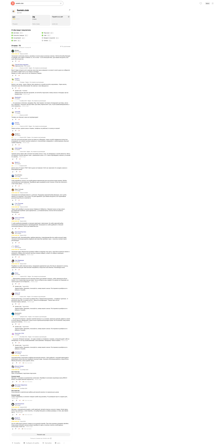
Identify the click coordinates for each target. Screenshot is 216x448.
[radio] (12, 61)
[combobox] (37, 3)
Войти (207, 3)
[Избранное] (201, 3)
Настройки (48, 443)
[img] (15, 54)
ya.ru (58, 443)
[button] (65, 46)
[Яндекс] (13, 3)
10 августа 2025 (24, 126)
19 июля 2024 (23, 221)
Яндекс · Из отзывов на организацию (38, 68)
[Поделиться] (69, 9)
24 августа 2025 (24, 68)
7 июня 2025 (23, 151)
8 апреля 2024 (23, 407)
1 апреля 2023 (23, 276)
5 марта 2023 (23, 296)
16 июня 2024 (23, 263)
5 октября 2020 (23, 388)
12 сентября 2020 (24, 369)
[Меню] (212, 3)
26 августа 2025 (24, 115)
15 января (22, 82)
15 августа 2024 (24, 207)
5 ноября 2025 (23, 100)
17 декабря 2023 (24, 355)
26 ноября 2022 (23, 336)
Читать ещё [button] (26, 94)
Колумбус (17, 443)
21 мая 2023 (23, 421)
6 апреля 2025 (23, 165)
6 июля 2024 (23, 249)
